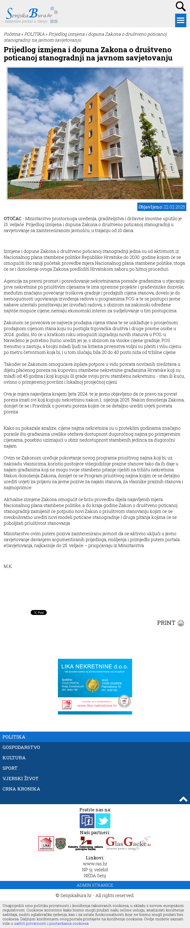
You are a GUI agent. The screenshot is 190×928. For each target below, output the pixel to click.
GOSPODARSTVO (21, 747)
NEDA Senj (95, 875)
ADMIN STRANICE (95, 885)
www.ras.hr (95, 864)
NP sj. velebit (95, 870)
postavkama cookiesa (69, 923)
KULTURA (14, 757)
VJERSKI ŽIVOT (20, 778)
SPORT (10, 768)
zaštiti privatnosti (29, 923)
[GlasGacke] (128, 849)
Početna (12, 34)
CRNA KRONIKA (21, 789)
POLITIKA (34, 34)
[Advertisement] (95, 595)
